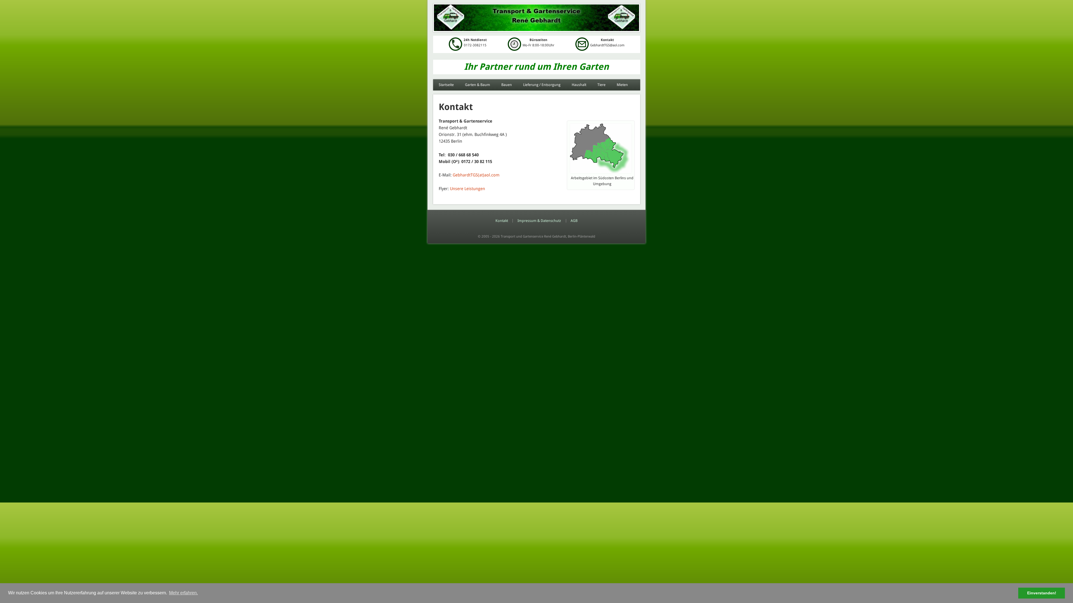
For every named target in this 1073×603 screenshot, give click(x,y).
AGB (574, 220)
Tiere (601, 85)
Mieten (622, 85)
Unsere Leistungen (467, 188)
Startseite (446, 85)
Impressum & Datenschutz (539, 220)
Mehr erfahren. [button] (183, 592)
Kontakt (501, 220)
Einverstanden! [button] (1041, 593)
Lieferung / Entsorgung (542, 85)
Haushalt (579, 85)
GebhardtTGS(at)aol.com (476, 175)
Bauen (506, 85)
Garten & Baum (477, 85)
